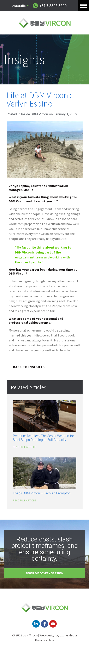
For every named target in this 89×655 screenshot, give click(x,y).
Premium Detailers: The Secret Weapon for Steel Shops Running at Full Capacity (43, 438)
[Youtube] (53, 624)
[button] (83, 5)
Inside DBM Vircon (34, 114)
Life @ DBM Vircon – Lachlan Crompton (42, 493)
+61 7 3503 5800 (53, 5)
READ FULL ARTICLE (24, 447)
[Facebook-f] (44, 624)
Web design (47, 635)
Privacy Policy (44, 640)
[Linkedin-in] (36, 624)
